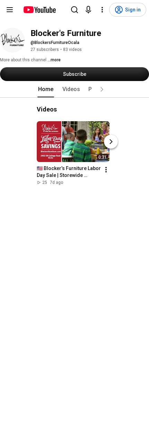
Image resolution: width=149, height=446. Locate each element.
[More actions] (106, 170)
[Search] (74, 10)
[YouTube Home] (39, 9)
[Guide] (10, 10)
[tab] (45, 89)
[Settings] (102, 10)
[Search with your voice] (88, 10)
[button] (102, 89)
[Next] (111, 142)
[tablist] (74, 89)
